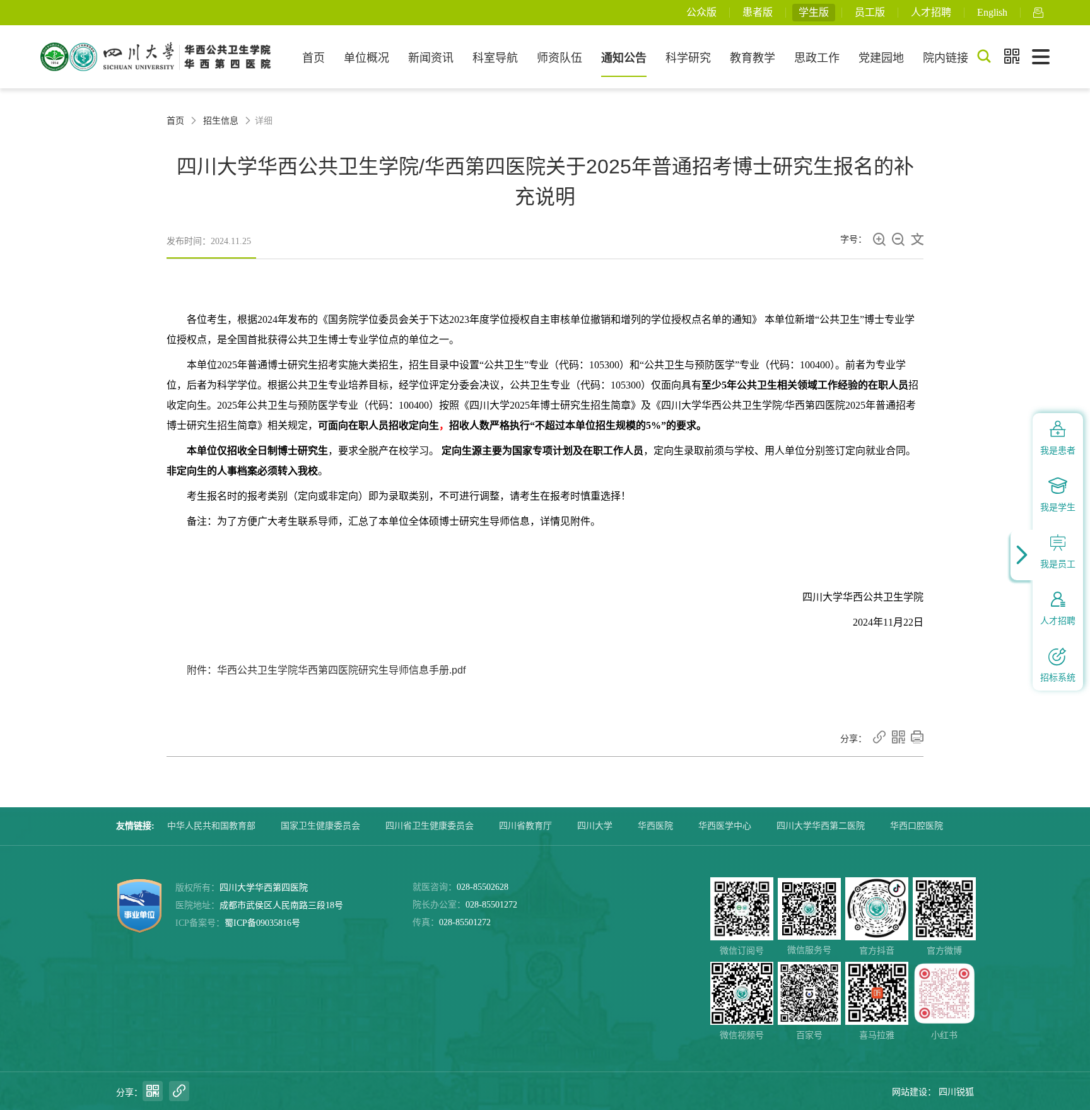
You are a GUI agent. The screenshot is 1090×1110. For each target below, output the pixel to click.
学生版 (814, 12)
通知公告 (624, 58)
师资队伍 (559, 58)
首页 (313, 58)
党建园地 (881, 58)
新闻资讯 (431, 58)
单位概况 (366, 58)
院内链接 (945, 58)
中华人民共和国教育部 (211, 826)
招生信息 (220, 121)
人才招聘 (931, 12)
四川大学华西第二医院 (820, 826)
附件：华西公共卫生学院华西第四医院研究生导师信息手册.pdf (326, 670)
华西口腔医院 (916, 826)
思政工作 (817, 58)
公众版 (701, 12)
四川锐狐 (956, 1092)
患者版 (757, 12)
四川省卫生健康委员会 (429, 826)
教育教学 (752, 58)
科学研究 (688, 58)
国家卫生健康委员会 (320, 826)
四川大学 (594, 826)
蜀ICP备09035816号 (262, 923)
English (992, 12)
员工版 (870, 12)
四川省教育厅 (525, 826)
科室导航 (495, 58)
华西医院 (655, 826)
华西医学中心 (724, 826)
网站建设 (909, 1092)
